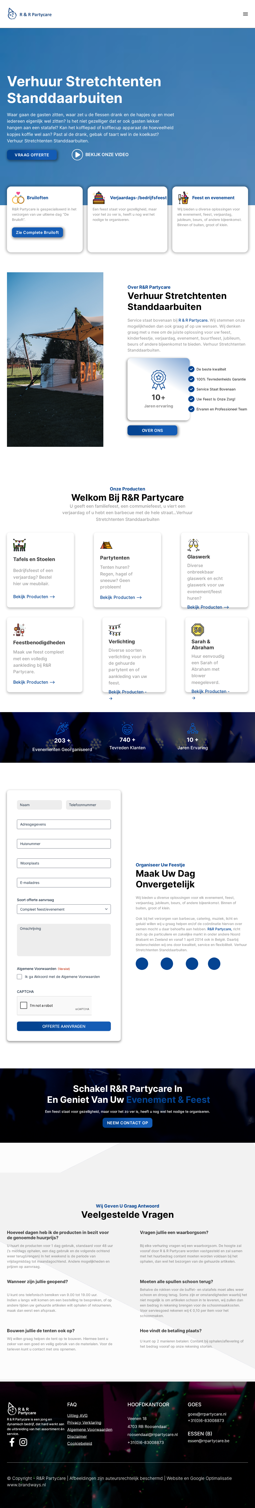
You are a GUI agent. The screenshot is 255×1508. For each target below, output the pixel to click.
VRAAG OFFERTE (32, 154)
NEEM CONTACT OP (127, 1122)
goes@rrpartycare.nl (207, 1414)
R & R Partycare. (194, 320)
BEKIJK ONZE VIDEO (107, 154)
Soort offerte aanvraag (35, 900)
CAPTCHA (25, 991)
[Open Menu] (245, 14)
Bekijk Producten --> (34, 596)
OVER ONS (152, 430)
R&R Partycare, (219, 929)
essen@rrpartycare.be (208, 1440)
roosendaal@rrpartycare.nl (153, 1434)
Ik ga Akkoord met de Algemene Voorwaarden (62, 976)
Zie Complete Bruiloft (37, 232)
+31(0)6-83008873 (146, 1442)
